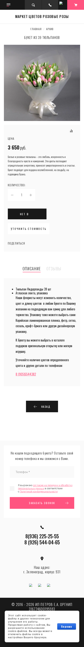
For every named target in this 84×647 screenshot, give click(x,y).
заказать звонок (42, 503)
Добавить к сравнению (71, 131)
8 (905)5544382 (26, 374)
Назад (45, 406)
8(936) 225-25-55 (42, 536)
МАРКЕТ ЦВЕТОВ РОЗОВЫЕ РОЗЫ (42, 16)
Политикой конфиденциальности (39, 491)
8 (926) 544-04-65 (42, 542)
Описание (32, 269)
